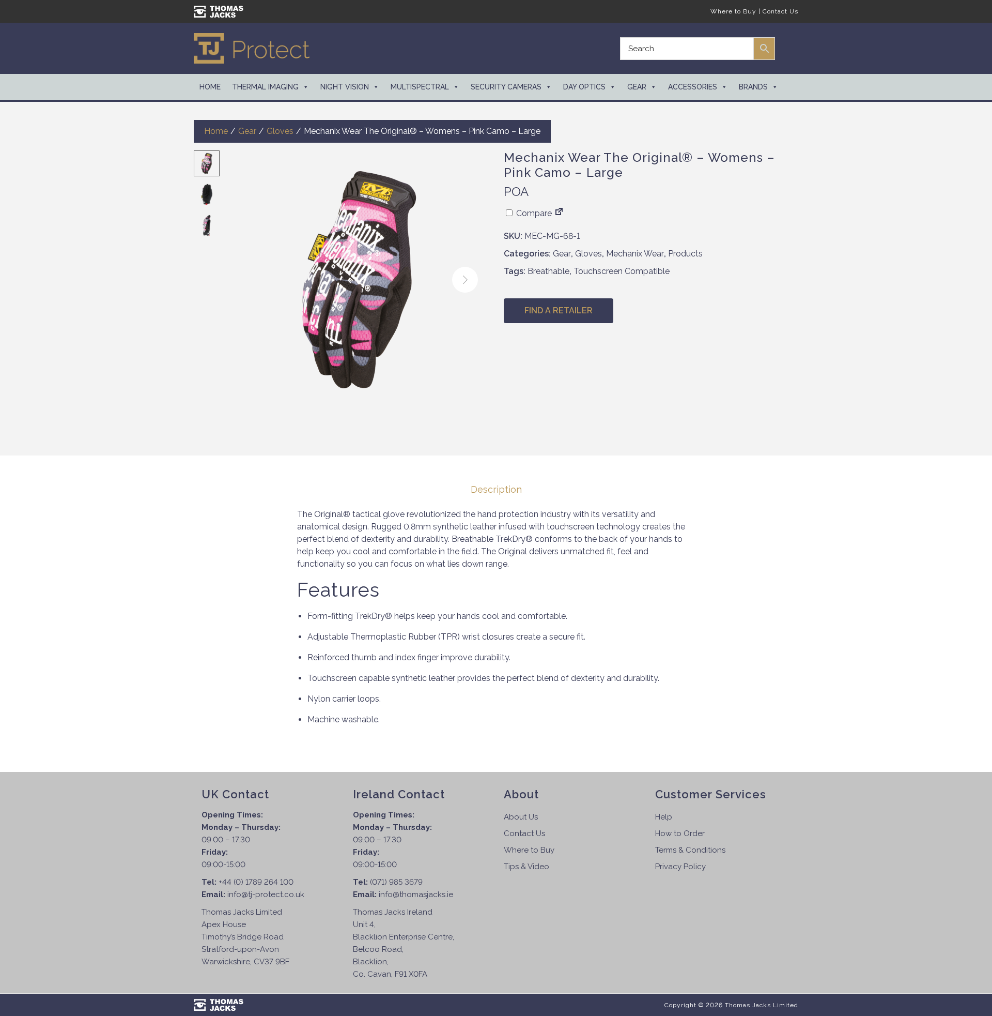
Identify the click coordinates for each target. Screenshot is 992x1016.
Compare (533, 213)
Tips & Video (526, 866)
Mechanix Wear (635, 254)
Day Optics (584, 87)
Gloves (280, 131)
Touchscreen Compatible (622, 271)
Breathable (548, 271)
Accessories (692, 87)
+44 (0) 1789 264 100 (256, 882)
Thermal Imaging (265, 87)
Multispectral (420, 87)
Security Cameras (506, 87)
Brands (753, 87)
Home (210, 87)
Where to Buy (733, 11)
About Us (521, 817)
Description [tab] (496, 489)
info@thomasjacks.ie (416, 894)
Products (685, 254)
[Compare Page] (559, 213)
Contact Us (780, 11)
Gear (636, 87)
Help (663, 817)
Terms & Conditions (690, 850)
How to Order (680, 833)
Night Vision (344, 87)
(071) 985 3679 (396, 882)
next (465, 280)
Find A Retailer (558, 310)
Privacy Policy (680, 866)
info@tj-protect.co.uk (265, 894)
